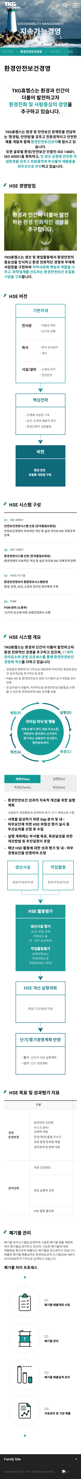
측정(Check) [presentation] (22, 787)
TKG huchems (12, 5)
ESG (70, 51)
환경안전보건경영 (31, 52)
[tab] (22, 779)
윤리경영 (7, 51)
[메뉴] (75, 5)
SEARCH (65, 5)
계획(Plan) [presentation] (22, 779)
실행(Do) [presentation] (59, 779)
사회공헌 (54, 51)
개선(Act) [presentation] (59, 787)
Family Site (12, 1459)
